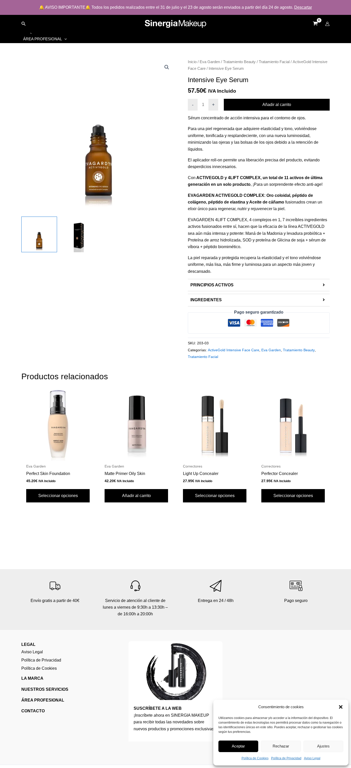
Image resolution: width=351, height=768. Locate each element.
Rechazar (281, 746)
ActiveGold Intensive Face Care (233, 350)
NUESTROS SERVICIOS (44, 689)
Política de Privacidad (286, 758)
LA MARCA (32, 678)
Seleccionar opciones (58, 495)
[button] (340, 706)
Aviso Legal (312, 758)
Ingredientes (206, 300)
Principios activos (212, 285)
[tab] (259, 285)
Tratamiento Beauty (239, 62)
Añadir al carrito (276, 104)
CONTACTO (33, 711)
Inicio (192, 62)
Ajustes (323, 746)
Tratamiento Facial (274, 62)
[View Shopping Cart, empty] (315, 24)
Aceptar (238, 746)
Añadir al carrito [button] (136, 495)
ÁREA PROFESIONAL (42, 700)
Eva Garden (210, 62)
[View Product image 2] (79, 234)
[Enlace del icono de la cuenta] (327, 24)
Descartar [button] (303, 7)
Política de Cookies (255, 758)
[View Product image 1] (39, 234)
